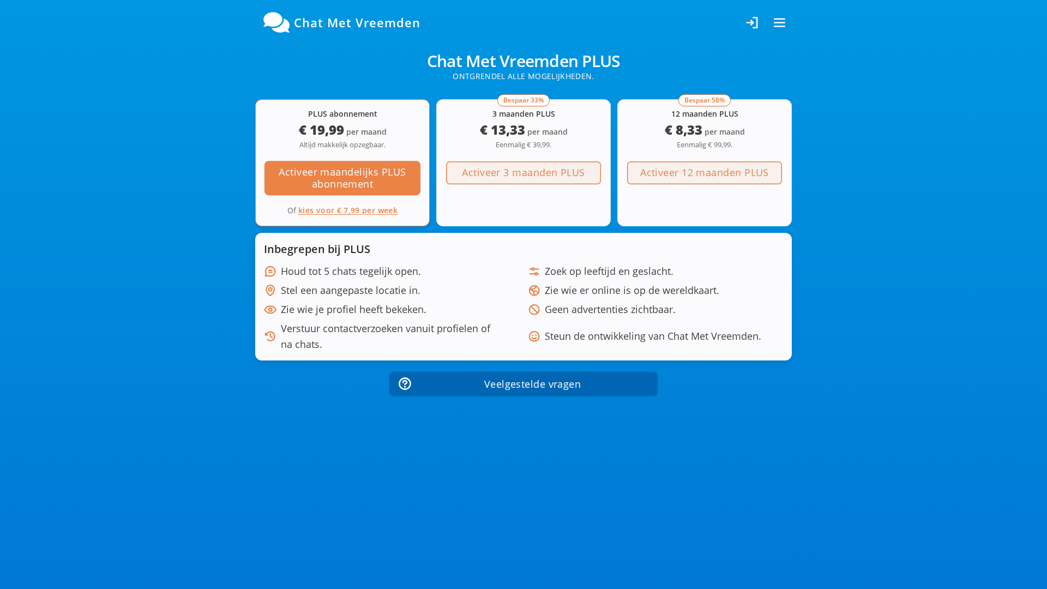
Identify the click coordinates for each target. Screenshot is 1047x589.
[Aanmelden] (753, 22)
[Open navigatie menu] (779, 22)
